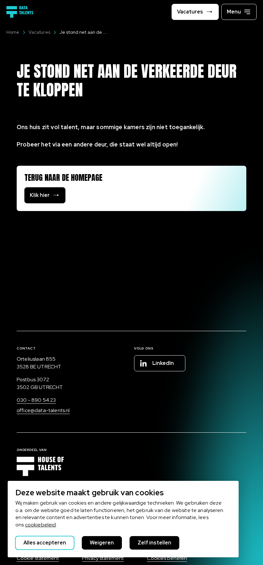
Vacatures (39, 32)
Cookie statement (38, 558)
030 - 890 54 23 (36, 400)
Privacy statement (103, 558)
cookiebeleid (40, 524)
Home (13, 32)
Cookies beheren (167, 558)
